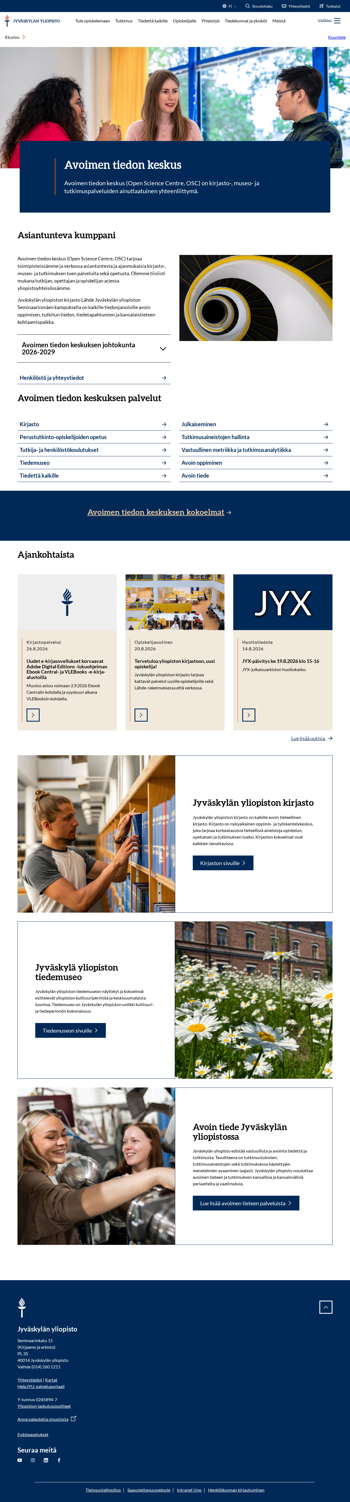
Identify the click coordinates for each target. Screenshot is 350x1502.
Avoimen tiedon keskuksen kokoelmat (156, 512)
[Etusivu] (32, 21)
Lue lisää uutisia (308, 738)
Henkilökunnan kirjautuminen (236, 1489)
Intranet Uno (189, 1489)
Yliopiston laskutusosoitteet (44, 1406)
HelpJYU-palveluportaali (41, 1386)
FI (230, 8)
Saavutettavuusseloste (148, 1489)
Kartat (51, 1379)
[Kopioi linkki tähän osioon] (121, 234)
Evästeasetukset (33, 1434)
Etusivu (12, 37)
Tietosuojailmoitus (103, 1489)
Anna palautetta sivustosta (43, 1419)
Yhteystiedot (30, 1379)
